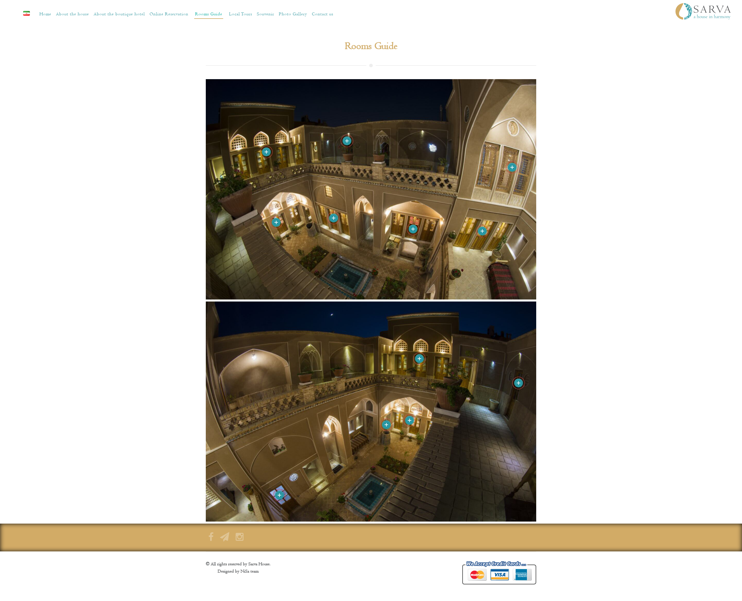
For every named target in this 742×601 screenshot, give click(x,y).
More (482, 231)
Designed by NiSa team (238, 571)
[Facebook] (211, 538)
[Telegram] (224, 538)
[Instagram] (239, 538)
